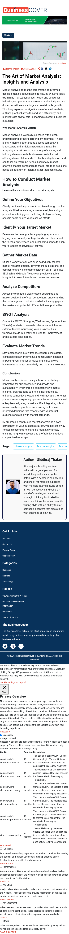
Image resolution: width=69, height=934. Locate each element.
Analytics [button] (4, 881)
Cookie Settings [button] (7, 682)
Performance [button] (6, 863)
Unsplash (62, 63)
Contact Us (7, 544)
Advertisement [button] (7, 899)
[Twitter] (13, 646)
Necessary (8, 735)
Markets (6, 576)
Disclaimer (7, 611)
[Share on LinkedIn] (50, 69)
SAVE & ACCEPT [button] (8, 932)
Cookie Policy (8, 556)
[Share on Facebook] (42, 69)
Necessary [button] (5, 731)
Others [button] (3, 917)
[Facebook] (5, 646)
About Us (6, 538)
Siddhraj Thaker (12, 69)
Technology (7, 581)
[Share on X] (46, 69)
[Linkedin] (21, 646)
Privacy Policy (8, 550)
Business (6, 570)
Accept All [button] (21, 682)
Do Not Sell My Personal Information (13, 603)
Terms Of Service (10, 617)
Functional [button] (5, 845)
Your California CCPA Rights (14, 596)
